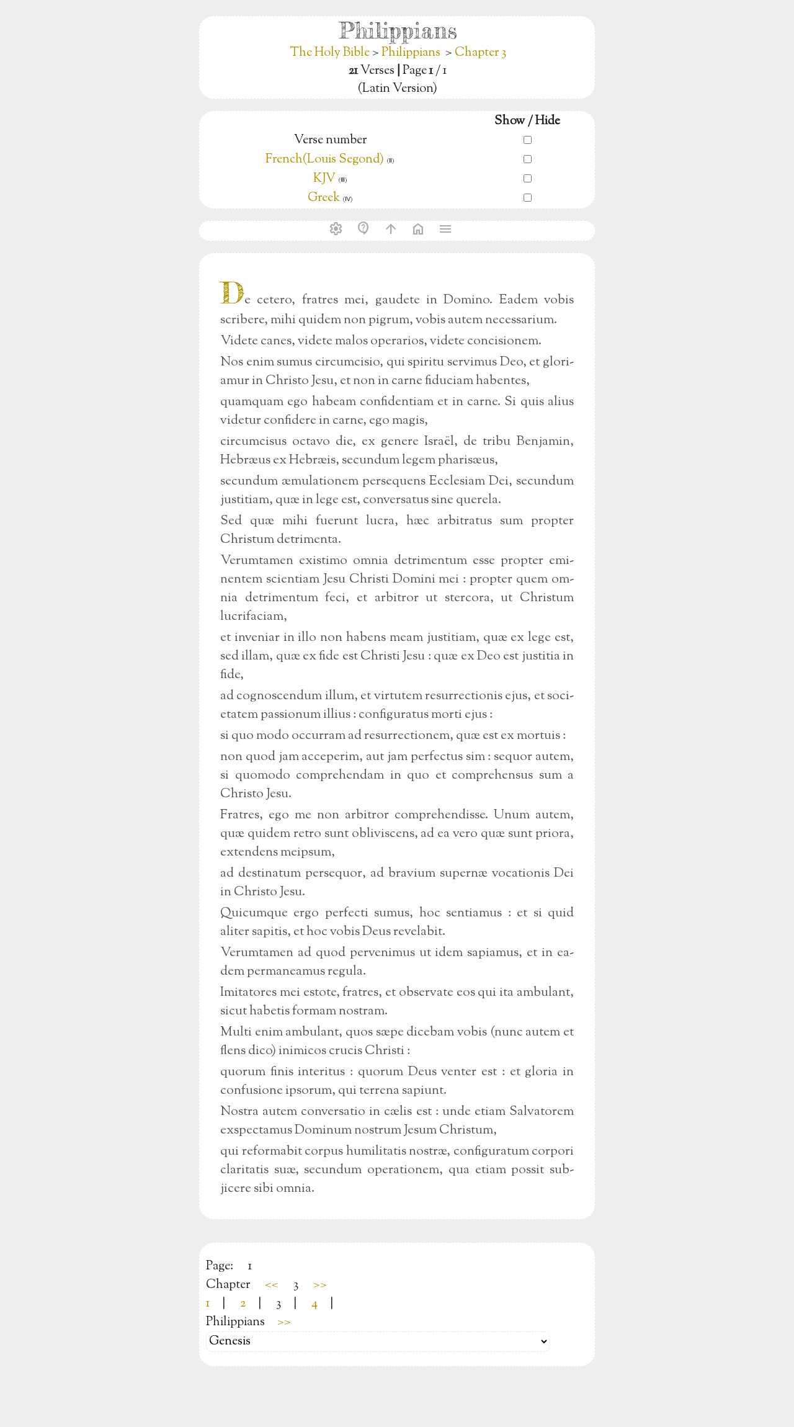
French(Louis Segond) (324, 160)
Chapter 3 (480, 53)
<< (272, 1285)
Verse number (330, 141)
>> (320, 1285)
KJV (324, 179)
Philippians (410, 53)
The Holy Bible (331, 53)
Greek (324, 198)
